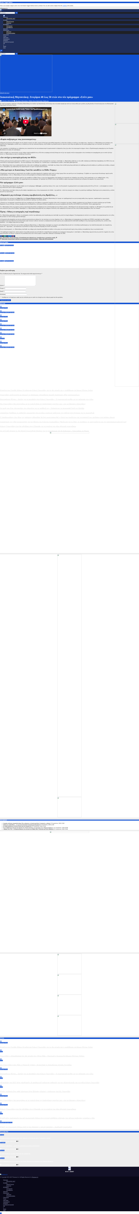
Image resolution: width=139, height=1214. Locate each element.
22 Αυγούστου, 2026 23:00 (9, 1141)
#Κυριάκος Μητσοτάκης (21, 101)
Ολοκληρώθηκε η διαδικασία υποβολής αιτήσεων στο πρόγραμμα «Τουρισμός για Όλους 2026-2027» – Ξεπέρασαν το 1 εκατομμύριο (36, 248)
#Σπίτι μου (46, 101)
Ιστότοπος (2, 294)
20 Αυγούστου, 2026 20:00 (9, 331)
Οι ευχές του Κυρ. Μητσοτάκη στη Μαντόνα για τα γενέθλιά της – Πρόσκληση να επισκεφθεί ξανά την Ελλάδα (42, 408)
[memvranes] (69, 817)
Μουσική (8, 31)
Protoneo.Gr (35, 1177)
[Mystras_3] (69, 994)
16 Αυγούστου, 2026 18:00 (9, 1119)
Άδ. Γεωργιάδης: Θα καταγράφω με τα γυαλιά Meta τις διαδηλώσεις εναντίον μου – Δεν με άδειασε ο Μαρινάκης (42, 404)
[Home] (1, 10)
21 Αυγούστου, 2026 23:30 (9, 1066)
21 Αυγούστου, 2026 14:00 (9, 322)
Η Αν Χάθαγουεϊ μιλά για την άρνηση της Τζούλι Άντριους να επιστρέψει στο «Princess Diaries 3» (28, 827)
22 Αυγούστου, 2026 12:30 (9, 259)
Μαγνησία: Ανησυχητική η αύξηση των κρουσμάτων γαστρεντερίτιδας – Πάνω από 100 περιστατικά (27, 239)
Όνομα (2, 288)
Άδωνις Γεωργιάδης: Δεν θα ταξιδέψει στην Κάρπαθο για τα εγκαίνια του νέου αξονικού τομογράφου (38, 426)
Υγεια (4, 36)
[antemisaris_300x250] (69, 1035)
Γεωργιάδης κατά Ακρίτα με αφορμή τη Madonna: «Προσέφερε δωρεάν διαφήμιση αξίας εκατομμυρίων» (29, 256)
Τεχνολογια (9, 26)
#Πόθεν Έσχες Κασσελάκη (36, 101)
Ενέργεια (8, 23)
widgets (65, 5)
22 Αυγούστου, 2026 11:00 (9, 267)
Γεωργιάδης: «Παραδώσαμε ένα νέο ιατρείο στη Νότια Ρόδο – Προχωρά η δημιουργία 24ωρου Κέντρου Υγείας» (42, 1056)
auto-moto (5, 37)
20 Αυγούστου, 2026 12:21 (9, 335)
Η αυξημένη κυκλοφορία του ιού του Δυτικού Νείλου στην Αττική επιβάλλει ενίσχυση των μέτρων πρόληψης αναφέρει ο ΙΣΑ (47, 1118)
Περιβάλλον (9, 27)
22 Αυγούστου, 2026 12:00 (9, 1057)
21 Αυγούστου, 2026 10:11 (9, 327)
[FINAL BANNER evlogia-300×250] (127, 143)
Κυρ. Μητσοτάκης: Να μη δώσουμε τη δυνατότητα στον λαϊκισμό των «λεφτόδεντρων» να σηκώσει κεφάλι (28, 237)
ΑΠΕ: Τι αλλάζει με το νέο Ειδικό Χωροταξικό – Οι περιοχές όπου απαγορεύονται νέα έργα (25, 264)
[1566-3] (127, 122)
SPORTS (5, 40)
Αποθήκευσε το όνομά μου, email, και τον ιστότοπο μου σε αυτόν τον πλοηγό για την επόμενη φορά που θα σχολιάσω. (32, 297)
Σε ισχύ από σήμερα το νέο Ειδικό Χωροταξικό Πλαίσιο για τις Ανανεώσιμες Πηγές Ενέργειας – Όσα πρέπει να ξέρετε (44, 431)
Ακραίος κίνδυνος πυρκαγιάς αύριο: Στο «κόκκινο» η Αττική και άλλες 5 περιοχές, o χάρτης (26, 823)
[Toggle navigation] (2, 10)
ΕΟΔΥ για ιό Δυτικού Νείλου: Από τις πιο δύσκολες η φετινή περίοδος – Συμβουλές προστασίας (36, 1127)
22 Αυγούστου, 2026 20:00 (9, 1164)
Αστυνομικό (6, 39)
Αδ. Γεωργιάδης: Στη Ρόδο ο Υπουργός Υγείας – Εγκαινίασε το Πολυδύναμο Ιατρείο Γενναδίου (35, 1065)
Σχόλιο (2, 285)
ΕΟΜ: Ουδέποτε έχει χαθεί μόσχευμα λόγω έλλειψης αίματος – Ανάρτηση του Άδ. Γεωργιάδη (35, 1091)
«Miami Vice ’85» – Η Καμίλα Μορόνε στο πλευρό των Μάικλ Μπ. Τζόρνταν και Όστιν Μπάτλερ (28, 829)
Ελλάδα (5, 20)
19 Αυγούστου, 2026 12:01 (9, 344)
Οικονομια (6, 34)
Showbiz (5, 28)
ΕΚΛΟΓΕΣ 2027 (10, 18)
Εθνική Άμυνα (10, 21)
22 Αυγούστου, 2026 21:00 (9, 1157)
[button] (1, 11)
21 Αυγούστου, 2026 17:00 (9, 1084)
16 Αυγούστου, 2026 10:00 (9, 1128)
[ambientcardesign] (127, 386)
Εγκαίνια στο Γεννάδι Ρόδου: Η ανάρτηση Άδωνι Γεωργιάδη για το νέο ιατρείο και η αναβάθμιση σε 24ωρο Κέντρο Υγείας (46, 390)
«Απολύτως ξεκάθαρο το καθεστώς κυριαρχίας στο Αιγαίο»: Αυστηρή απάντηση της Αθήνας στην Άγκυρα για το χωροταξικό (47, 413)
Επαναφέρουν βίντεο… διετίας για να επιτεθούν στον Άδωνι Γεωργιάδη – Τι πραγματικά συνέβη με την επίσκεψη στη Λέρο (46, 399)
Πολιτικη (5, 17)
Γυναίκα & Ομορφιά (8, 42)
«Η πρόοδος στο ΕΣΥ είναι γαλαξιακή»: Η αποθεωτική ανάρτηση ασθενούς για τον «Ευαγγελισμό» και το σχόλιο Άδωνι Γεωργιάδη (49, 1082)
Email (2, 291)
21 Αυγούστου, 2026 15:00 (9, 1093)
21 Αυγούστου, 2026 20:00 (9, 318)
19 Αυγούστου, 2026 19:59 (9, 340)
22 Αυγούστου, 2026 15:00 (9, 251)
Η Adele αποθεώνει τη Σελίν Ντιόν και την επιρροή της (17, 826)
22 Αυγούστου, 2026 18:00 (9, 309)
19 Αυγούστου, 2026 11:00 (9, 348)
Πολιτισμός (6, 30)
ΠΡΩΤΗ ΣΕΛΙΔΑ (4, 93)
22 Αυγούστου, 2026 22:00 (9, 1149)
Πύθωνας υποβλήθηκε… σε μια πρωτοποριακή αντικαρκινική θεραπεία (21, 824)
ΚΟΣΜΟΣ (6, 24)
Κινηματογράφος (10, 33)
